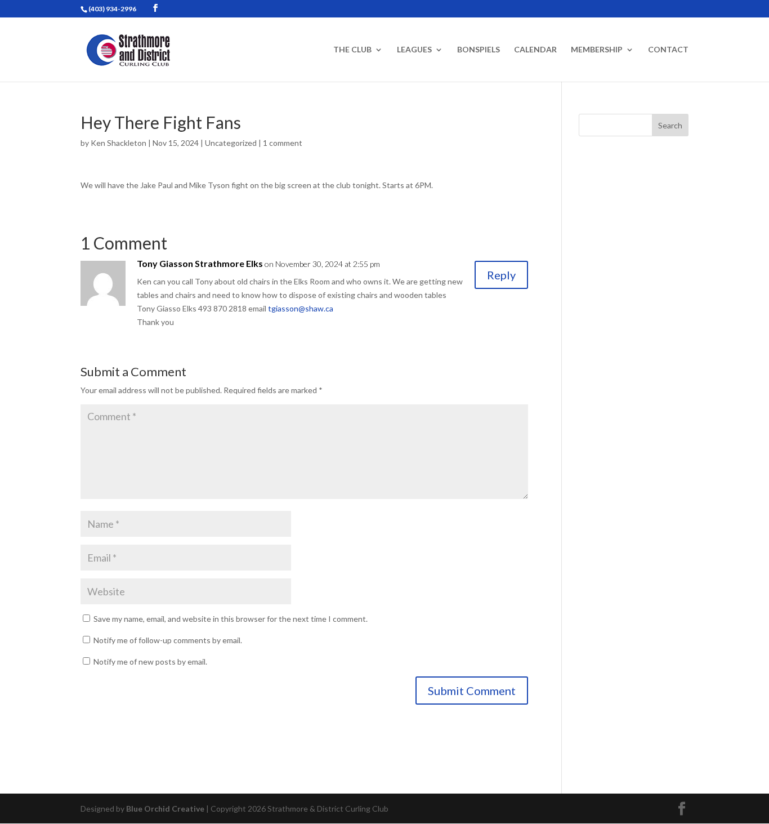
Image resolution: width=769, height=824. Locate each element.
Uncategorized (231, 143)
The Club (352, 50)
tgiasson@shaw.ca (300, 308)
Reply (501, 275)
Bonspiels (478, 50)
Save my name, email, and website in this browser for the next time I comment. (230, 618)
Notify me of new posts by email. (150, 661)
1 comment (282, 143)
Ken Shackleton (118, 143)
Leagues (414, 50)
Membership (597, 50)
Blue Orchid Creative (165, 808)
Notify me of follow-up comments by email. (167, 640)
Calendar (535, 50)
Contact (668, 50)
